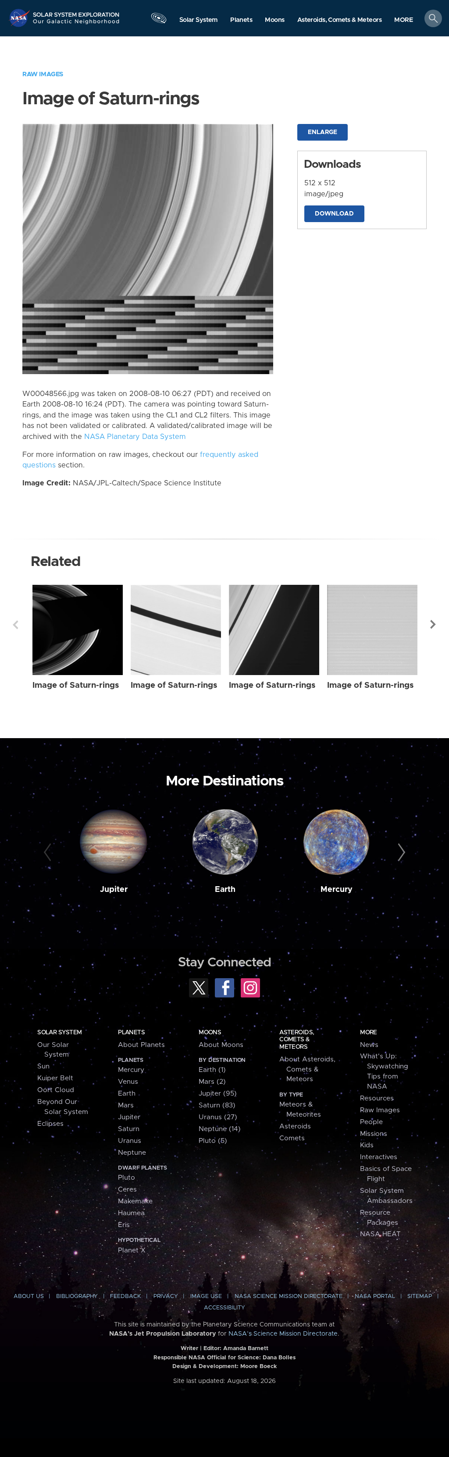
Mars (126, 1105)
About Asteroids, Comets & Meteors (307, 1069)
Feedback (125, 1296)
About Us (29, 1296)
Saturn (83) (217, 1105)
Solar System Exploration (76, 12)
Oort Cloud (55, 1090)
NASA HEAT (380, 1234)
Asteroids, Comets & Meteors (296, 1039)
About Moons (221, 1045)
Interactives (378, 1157)
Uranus (129, 1141)
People (371, 1122)
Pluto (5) (213, 1141)
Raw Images (42, 74)
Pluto (126, 1177)
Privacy (165, 1296)
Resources (377, 1098)
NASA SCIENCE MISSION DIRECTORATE (288, 1296)
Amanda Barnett (245, 1348)
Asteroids (295, 1126)
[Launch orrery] (158, 20)
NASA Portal (375, 1296)
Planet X (132, 1250)
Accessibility (224, 1308)
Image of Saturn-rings (75, 685)
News (369, 1045)
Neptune (132, 1152)
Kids (367, 1145)
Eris (124, 1225)
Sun (43, 1066)
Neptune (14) (220, 1129)
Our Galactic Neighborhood (76, 24)
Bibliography (77, 1296)
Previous (15, 625)
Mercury (337, 890)
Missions (373, 1134)
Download (334, 214)
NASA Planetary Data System (135, 436)
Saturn (128, 1129)
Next (433, 625)
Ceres (127, 1189)
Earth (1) (212, 1070)
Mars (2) (212, 1082)
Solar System (59, 1032)
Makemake (135, 1201)
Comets (292, 1138)
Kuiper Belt (55, 1078)
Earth (225, 890)
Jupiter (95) (218, 1093)
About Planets (141, 1045)
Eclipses (50, 1124)
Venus (128, 1082)
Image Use (206, 1296)
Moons (210, 1032)
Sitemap (419, 1296)
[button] (403, 20)
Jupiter (114, 890)
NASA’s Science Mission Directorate (283, 1334)
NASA (20, 18)
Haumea (131, 1213)
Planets (131, 1032)
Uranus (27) (218, 1117)
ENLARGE (322, 132)
